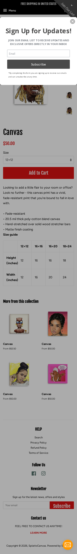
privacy (38, 100)
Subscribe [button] (38, 64)
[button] (72, 21)
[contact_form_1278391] (68, 545)
